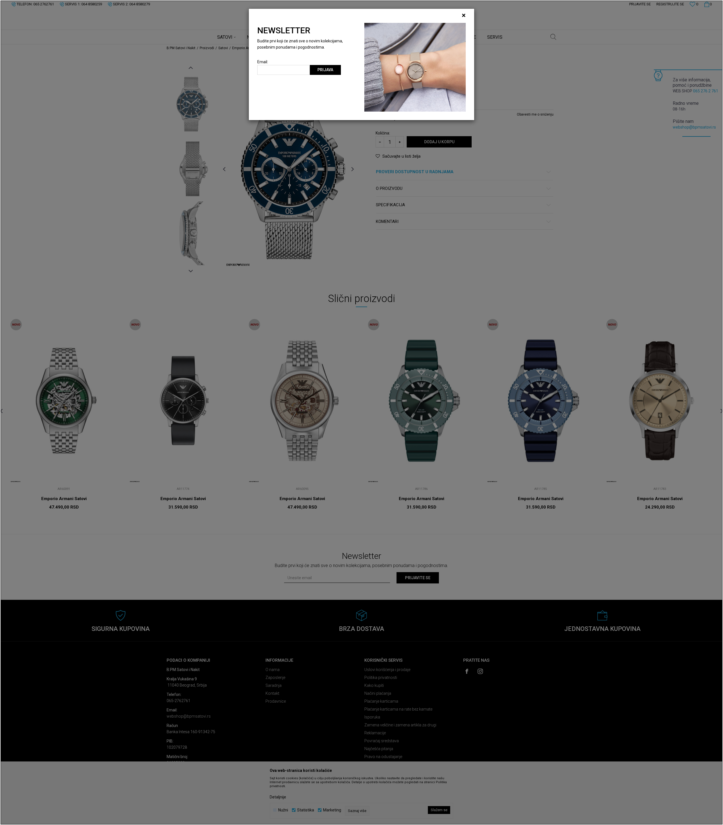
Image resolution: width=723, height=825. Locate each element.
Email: (262, 62)
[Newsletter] (415, 67)
